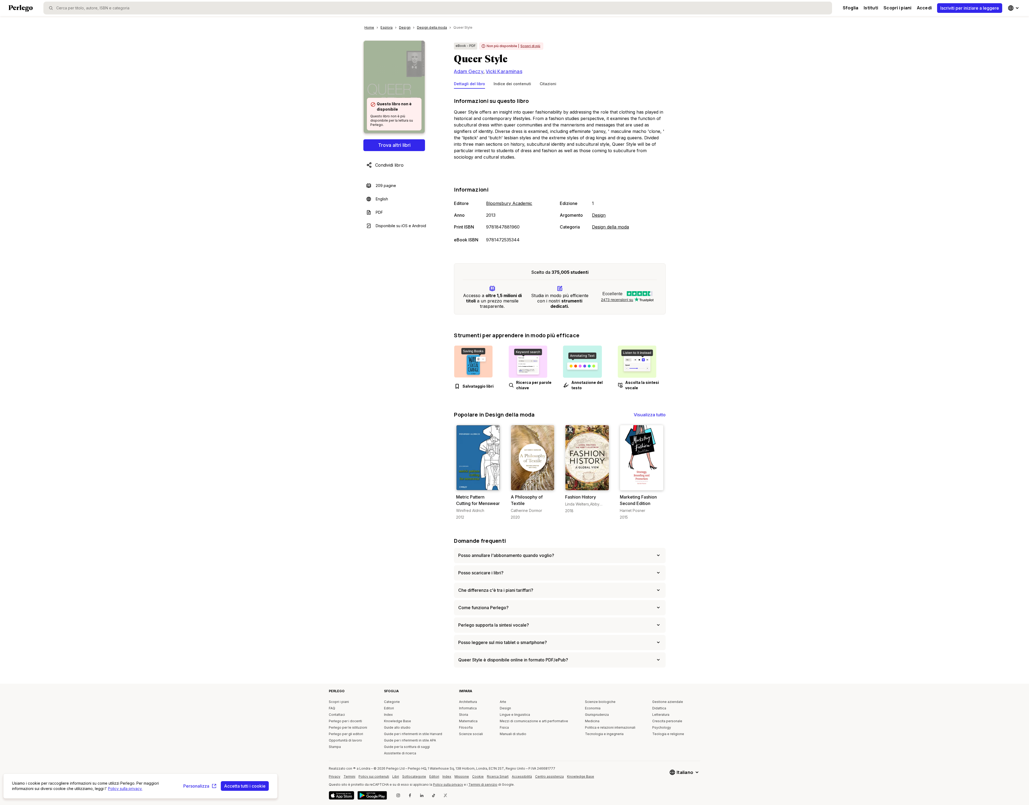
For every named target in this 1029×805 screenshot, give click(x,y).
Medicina (592, 721)
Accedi (924, 8)
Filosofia (466, 727)
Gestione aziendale (667, 702)
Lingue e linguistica (515, 715)
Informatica (468, 708)
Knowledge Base (397, 721)
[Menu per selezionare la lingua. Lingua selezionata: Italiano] (1014, 8)
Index (388, 715)
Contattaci (337, 715)
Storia (463, 715)
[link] (478, 472)
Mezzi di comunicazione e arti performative (534, 721)
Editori (389, 708)
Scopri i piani (897, 8)
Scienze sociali (471, 734)
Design (599, 215)
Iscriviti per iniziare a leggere (969, 8)
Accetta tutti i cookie (245, 786)
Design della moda (610, 227)
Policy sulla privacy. (125, 788)
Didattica (659, 708)
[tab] (469, 85)
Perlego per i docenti (345, 721)
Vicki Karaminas (504, 71)
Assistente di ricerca (400, 753)
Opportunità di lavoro (345, 740)
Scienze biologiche (600, 702)
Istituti (871, 8)
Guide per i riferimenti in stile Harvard (413, 734)
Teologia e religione (668, 734)
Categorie (392, 702)
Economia (593, 708)
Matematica (468, 721)
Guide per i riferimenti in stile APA (410, 740)
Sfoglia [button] (851, 8)
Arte (503, 702)
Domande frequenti (480, 540)
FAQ (332, 708)
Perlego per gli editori (346, 734)
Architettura (468, 702)
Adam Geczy (468, 71)
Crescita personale (667, 721)
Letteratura (660, 715)
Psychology (661, 727)
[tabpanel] (560, 170)
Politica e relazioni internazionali (610, 727)
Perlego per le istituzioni (348, 727)
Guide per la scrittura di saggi (407, 747)
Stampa (335, 747)
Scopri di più (530, 46)
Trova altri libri (394, 145)
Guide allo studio (397, 727)
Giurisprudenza (597, 715)
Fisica (504, 727)
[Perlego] (21, 8)
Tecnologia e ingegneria (604, 734)
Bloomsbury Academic (509, 203)
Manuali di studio (513, 734)
